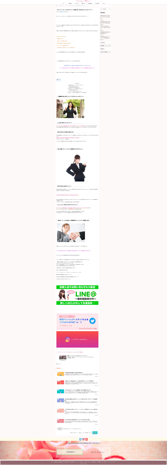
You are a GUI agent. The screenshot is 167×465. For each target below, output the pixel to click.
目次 (76, 83)
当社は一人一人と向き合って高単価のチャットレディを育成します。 (77, 92)
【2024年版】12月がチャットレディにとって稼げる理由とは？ (105, 37)
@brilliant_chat (63, 11)
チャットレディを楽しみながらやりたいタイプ (75, 91)
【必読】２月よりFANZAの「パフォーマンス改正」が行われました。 (105, 27)
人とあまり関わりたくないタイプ (73, 86)
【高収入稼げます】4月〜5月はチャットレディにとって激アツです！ (105, 17)
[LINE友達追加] (70, 454)
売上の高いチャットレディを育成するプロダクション (75, 88)
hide (59, 79)
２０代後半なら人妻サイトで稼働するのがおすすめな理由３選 (105, 22)
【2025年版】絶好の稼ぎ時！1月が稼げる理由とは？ (105, 33)
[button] (109, 9)
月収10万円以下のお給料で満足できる (74, 87)
